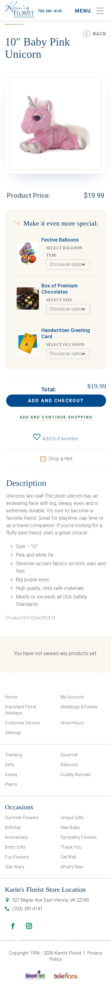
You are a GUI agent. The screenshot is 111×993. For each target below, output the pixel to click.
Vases (11, 774)
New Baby (70, 827)
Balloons (69, 764)
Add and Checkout (56, 400)
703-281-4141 (50, 11)
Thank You (71, 847)
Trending (13, 754)
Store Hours (72, 722)
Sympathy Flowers (78, 837)
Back (99, 34)
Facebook (13, 926)
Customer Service (22, 722)
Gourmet (69, 754)
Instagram (29, 926)
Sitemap (13, 732)
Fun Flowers (17, 857)
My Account (72, 697)
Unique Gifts (72, 817)
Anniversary (16, 837)
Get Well (68, 857)
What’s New (71, 866)
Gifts (9, 764)
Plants (11, 784)
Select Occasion (65, 344)
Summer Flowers (22, 817)
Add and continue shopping (56, 417)
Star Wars (14, 866)
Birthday (13, 827)
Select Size (59, 300)
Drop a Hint (60, 459)
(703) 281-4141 (27, 908)
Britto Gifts (15, 847)
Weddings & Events (78, 706)
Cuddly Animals (75, 774)
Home (11, 697)
